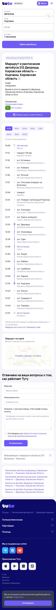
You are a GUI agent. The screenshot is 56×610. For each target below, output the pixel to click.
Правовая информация (11, 583)
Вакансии (5, 577)
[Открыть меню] (52, 3)
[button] (5, 550)
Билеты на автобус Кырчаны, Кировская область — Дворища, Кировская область (24, 490)
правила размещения (27, 436)
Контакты (5, 580)
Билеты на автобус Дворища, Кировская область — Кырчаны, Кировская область (24, 484)
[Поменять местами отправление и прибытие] (48, 16)
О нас (4, 574)
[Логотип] (7, 3)
